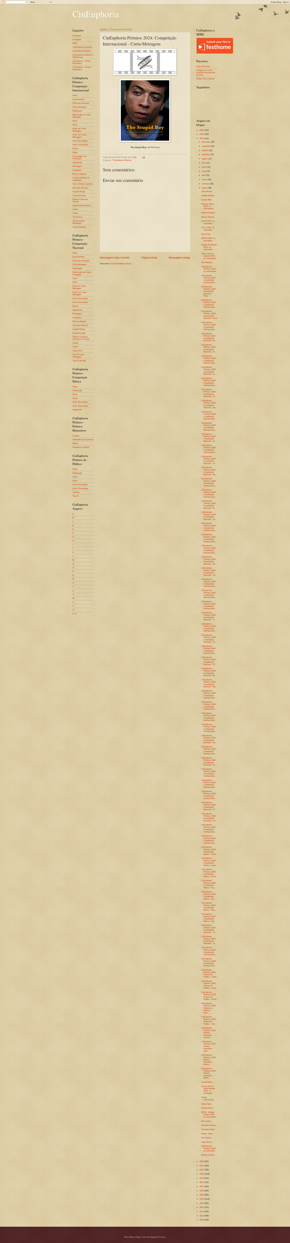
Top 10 (75, 496)
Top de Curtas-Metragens (78, 222)
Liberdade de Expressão (83, 439)
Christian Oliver (208, 1129)
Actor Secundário (80, 141)
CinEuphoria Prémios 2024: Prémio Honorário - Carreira (208, 1032)
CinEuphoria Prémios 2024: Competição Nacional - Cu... (209, 460)
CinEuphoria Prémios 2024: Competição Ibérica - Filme (208, 850)
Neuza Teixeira (207, 217)
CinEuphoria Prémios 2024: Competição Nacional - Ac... (209, 337)
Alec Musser (206, 262)
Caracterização (79, 195)
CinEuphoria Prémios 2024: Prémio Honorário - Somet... (208, 1060)
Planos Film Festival (205, 79)
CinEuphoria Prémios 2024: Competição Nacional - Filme (208, 291)
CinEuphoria (95, 14)
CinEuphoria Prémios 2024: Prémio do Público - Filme (209, 973)
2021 (202, 1170)
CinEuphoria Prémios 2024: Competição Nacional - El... (208, 437)
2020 (202, 1174)
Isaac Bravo (206, 1142)
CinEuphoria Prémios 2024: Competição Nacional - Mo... (209, 404)
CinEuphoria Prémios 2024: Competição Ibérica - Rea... (208, 906)
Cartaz (75, 209)
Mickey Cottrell (207, 1155)
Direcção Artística (80, 188)
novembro (206, 146)
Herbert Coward (208, 213)
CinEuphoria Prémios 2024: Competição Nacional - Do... (209, 739)
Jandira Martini (207, 195)
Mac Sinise (206, 1121)
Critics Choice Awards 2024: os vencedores (208, 255)
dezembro (206, 142)
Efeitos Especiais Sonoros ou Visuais (81, 338)
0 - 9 (74, 614)
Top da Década (79, 227)
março (205, 179)
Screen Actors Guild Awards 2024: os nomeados (208, 1089)
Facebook (76, 36)
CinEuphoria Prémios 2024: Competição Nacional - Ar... (208, 504)
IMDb (74, 43)
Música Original (79, 174)
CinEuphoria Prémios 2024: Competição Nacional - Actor (209, 314)
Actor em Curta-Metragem (79, 129)
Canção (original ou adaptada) (80, 179)
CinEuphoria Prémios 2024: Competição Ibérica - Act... (208, 884)
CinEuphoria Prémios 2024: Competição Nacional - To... (209, 928)
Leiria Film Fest (203, 66)
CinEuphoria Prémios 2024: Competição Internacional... (208, 279)
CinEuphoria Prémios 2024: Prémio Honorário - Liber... (208, 1046)
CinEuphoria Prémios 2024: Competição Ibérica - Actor (208, 861)
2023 (202, 1161)
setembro (206, 154)
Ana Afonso (206, 1138)
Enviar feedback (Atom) (121, 263)
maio (204, 171)
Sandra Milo (206, 200)
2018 (202, 1182)
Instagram (76, 39)
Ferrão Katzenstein (207, 1098)
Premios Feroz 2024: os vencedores (207, 206)
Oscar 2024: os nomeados (208, 228)
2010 (202, 1216)
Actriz (75, 125)
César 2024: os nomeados (207, 222)
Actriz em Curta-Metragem (79, 136)
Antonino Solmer (208, 1125)
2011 (202, 1211)
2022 (202, 1166)
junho (204, 167)
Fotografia (76, 170)
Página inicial (149, 257)
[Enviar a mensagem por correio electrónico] (143, 157)
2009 (202, 1220)
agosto (205, 159)
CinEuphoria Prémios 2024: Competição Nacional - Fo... (209, 393)
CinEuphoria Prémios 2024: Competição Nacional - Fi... (208, 616)
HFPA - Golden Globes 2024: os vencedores (208, 1114)
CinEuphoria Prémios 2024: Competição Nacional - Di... (208, 672)
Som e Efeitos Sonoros (82, 184)
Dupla (74, 152)
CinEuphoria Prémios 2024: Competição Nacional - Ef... (209, 660)
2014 (202, 1199)
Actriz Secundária (80, 145)
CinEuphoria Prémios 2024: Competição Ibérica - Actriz (208, 872)
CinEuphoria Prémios (81, 51)
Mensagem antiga (179, 257)
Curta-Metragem (79, 107)
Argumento (77, 162)
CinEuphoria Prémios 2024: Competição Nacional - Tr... (208, 806)
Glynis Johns (207, 1134)
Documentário (78, 99)
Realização (77, 111)
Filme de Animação (80, 103)
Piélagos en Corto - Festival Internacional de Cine (205, 72)
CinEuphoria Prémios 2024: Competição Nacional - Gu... (209, 515)
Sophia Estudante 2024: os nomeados (209, 247)
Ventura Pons (207, 1108)
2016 (202, 1191)
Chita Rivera (206, 191)
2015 (202, 1195)
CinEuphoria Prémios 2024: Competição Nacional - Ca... (209, 571)
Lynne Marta (206, 1082)
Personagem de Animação (79, 157)
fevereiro (206, 184)
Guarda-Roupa (78, 191)
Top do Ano (77, 217)
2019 (202, 1178)
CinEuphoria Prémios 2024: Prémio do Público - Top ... (209, 1020)
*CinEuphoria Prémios (122, 160)
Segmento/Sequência (81, 205)
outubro (205, 150)
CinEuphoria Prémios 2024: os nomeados (208, 1148)
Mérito (75, 443)
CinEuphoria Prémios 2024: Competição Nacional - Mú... (209, 683)
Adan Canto (206, 1104)
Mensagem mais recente (114, 257)
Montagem (77, 166)
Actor (74, 121)
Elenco (75, 148)
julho (204, 163)
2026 (202, 130)
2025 (202, 134)
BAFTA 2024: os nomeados (208, 239)
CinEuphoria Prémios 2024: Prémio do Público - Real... (208, 1008)
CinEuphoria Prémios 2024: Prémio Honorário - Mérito (208, 1073)
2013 (202, 1203)
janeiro (205, 188)
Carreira (75, 436)
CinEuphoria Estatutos (82, 47)
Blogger (162, 1237)
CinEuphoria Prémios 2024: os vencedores (208, 268)
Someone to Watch (80, 447)
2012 (202, 1207)
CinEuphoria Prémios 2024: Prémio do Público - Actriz (209, 995)
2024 (202, 138)
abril (204, 175)
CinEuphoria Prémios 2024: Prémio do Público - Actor (208, 984)
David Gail (205, 234)
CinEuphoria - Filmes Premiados (81, 62)
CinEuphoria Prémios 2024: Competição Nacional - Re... (209, 471)
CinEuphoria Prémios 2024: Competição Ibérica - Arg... (208, 917)
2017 (202, 1186)
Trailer (75, 213)
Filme (74, 95)
